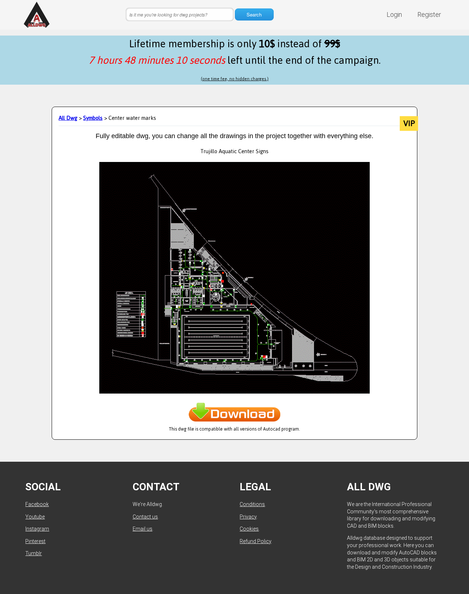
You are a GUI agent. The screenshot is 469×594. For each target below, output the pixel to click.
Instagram (37, 529)
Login (394, 14)
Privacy (248, 517)
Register (429, 14)
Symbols (93, 117)
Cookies (249, 529)
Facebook (37, 504)
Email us (142, 529)
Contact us (145, 517)
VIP (409, 123)
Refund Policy (255, 541)
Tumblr (33, 553)
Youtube (35, 517)
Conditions (252, 504)
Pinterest (35, 541)
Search (254, 14)
